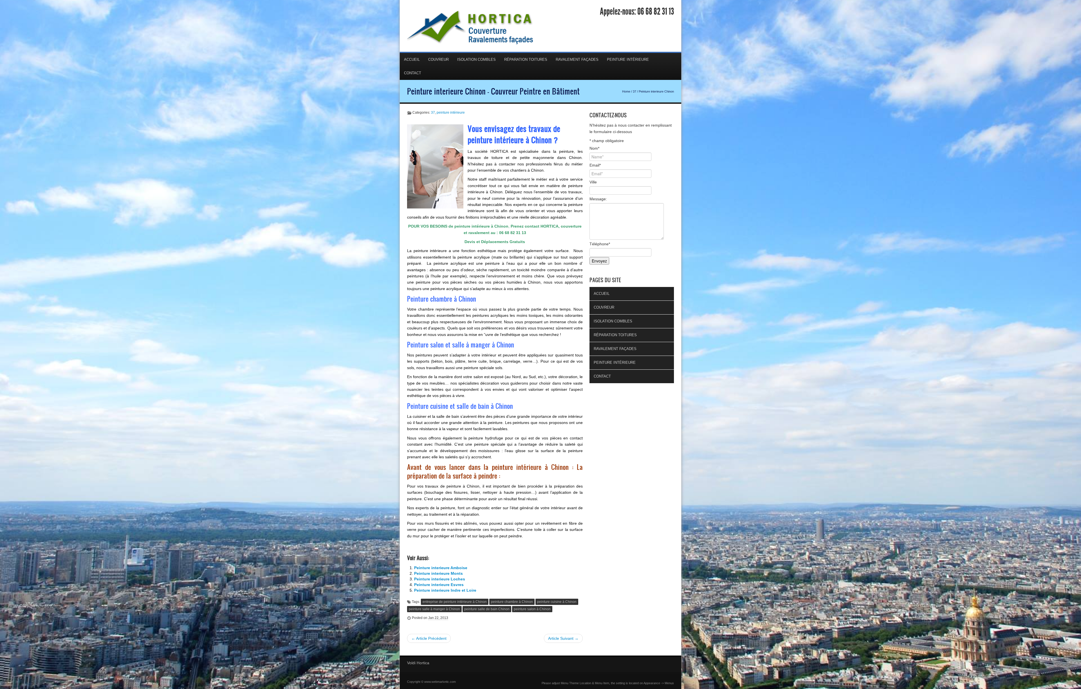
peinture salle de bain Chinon (487, 609)
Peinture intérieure (628, 59)
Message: (598, 199)
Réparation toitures (525, 59)
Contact (412, 73)
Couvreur (438, 59)
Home (626, 91)
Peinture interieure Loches (439, 579)
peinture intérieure (451, 113)
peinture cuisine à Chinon (557, 602)
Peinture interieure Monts (438, 573)
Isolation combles (476, 59)
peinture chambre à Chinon (512, 602)
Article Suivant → (563, 638)
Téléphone (599, 244)
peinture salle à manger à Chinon (434, 609)
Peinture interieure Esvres (439, 584)
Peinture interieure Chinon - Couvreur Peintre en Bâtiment (493, 91)
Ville (593, 182)
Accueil (412, 59)
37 (634, 91)
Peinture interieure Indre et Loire (445, 590)
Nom (594, 148)
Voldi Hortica (418, 663)
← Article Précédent (428, 638)
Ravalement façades (577, 59)
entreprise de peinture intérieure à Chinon (455, 602)
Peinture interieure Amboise (440, 567)
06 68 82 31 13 (655, 11)
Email (595, 165)
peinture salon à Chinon (532, 609)
